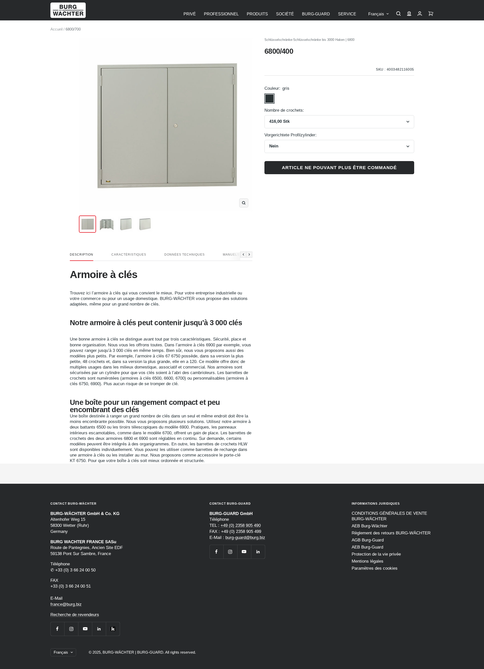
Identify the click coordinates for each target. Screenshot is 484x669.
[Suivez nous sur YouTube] (85, 629)
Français (376, 14)
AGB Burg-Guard (368, 540)
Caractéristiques (128, 254)
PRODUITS (257, 14)
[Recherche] (398, 14)
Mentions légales (367, 561)
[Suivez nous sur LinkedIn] (99, 629)
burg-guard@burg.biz (245, 537)
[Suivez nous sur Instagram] (71, 629)
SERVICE (347, 14)
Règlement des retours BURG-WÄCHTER (391, 533)
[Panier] (431, 14)
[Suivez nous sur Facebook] (57, 629)
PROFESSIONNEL (221, 14)
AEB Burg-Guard (367, 547)
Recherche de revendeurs (74, 614)
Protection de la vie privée (376, 554)
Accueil (56, 29)
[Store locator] (409, 14)
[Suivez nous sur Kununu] (113, 629)
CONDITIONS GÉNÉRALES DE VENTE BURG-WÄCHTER (389, 516)
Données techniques (184, 254)
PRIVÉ (190, 14)
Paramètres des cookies (375, 568)
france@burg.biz (66, 604)
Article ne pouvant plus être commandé (339, 167)
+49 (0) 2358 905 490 (241, 525)
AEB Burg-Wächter (369, 526)
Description (81, 254)
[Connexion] (419, 14)
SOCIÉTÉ (285, 14)
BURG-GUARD (316, 14)
